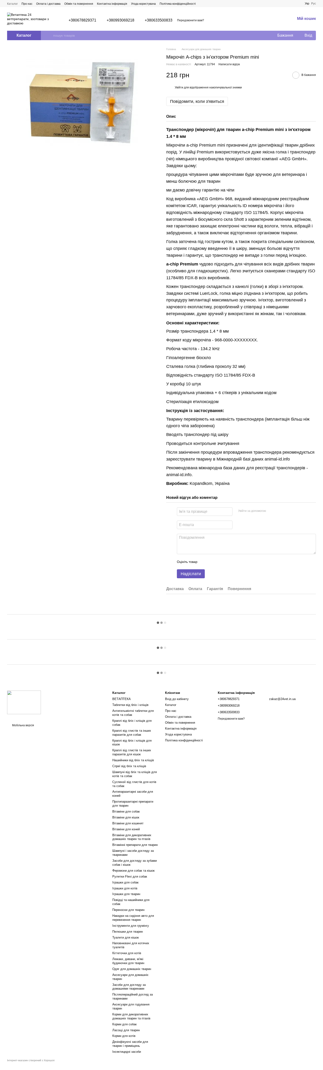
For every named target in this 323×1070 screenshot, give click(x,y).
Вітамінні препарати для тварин (135, 845)
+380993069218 (120, 20)
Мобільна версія (22, 725)
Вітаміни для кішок (125, 817)
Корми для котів (123, 1036)
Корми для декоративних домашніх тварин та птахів (131, 1016)
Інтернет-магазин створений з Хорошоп (31, 1060)
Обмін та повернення (78, 3)
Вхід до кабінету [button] (177, 699)
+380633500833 (158, 20)
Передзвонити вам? (190, 20)
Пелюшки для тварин (127, 931)
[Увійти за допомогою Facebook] (271, 511)
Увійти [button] (179, 87)
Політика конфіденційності (178, 3)
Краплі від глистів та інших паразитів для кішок (131, 752)
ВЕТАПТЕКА (121, 699)
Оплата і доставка (48, 3)
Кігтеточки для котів (126, 953)
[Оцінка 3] (220, 562)
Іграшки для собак (125, 882)
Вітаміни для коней (126, 829)
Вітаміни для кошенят (128, 823)
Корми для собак (124, 1024)
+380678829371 (82, 20)
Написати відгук (229, 64)
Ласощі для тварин (126, 1030)
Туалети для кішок (125, 937)
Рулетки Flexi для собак (129, 876)
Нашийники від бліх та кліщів (133, 760)
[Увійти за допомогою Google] (279, 511)
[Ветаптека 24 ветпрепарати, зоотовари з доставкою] (24, 702)
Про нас (27, 3)
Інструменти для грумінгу (130, 925)
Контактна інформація (112, 3)
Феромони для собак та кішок (133, 870)
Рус (313, 3)
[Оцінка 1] (205, 562)
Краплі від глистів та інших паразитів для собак (131, 732)
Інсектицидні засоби (126, 1051)
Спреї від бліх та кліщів (129, 766)
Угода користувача (143, 3)
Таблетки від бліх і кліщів (130, 705)
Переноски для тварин (128, 910)
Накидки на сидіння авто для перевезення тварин (133, 918)
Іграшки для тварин (126, 894)
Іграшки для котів (124, 888)
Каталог (12, 3)
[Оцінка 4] (228, 562)
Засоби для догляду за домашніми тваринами (129, 987)
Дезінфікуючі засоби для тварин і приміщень (130, 1044)
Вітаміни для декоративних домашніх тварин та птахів (131, 837)
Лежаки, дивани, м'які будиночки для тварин (128, 961)
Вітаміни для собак (126, 811)
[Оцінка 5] (235, 562)
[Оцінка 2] (213, 562)
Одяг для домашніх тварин (131, 969)
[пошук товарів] (49, 35)
